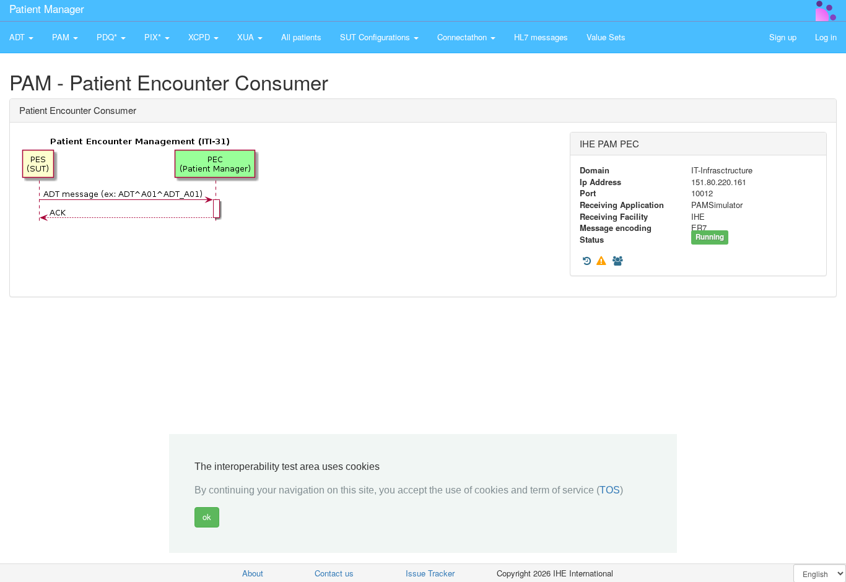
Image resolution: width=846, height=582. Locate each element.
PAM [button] (62, 37)
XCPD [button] (200, 37)
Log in (826, 37)
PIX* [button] (154, 37)
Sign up (782, 37)
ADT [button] (18, 37)
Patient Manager (46, 8)
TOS (610, 490)
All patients (301, 37)
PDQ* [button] (108, 37)
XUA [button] (246, 37)
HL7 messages (541, 37)
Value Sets (606, 37)
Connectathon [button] (463, 37)
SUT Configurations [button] (376, 37)
